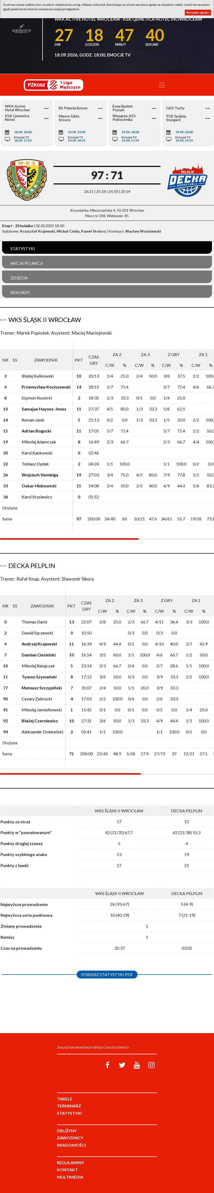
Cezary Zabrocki (37, 698)
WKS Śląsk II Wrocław (44, 319)
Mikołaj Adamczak (39, 441)
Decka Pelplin (31, 565)
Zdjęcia (19, 277)
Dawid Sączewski (37, 632)
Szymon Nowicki (37, 397)
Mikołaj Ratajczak (38, 665)
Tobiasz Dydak (35, 463)
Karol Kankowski (37, 452)
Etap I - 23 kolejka (17, 225)
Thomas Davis (34, 621)
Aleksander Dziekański (42, 731)
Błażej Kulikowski (38, 375)
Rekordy (20, 292)
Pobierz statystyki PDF (107, 974)
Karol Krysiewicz (37, 496)
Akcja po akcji (26, 263)
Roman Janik (33, 419)
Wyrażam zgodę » (198, 12)
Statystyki (22, 248)
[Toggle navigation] (161, 85)
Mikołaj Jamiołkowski (42, 709)
